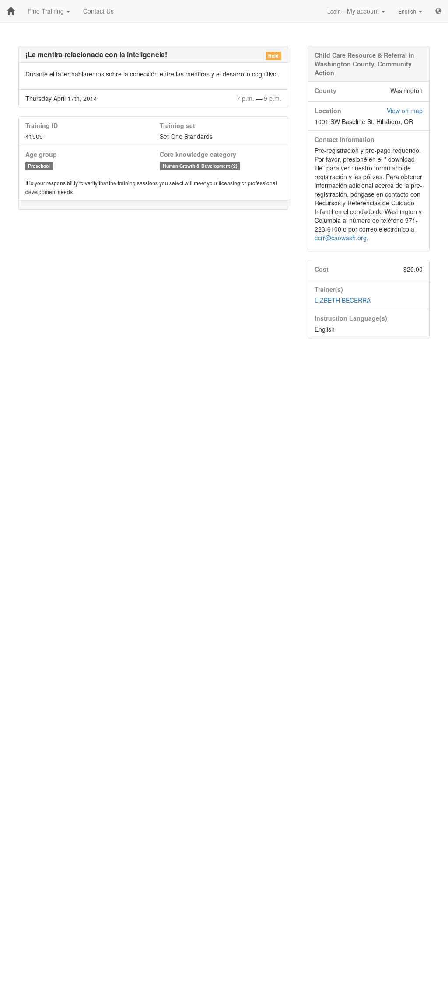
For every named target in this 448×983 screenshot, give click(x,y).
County (325, 90)
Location (328, 110)
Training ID (41, 125)
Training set (177, 125)
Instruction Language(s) (351, 318)
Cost (322, 269)
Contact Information (344, 139)
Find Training (47, 11)
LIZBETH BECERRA (343, 300)
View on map (405, 110)
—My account (354, 11)
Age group (41, 154)
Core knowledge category (198, 154)
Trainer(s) (329, 289)
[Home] (10, 11)
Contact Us (98, 11)
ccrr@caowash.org (341, 237)
